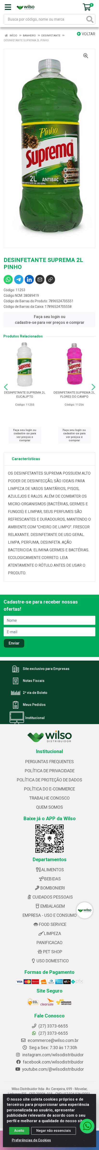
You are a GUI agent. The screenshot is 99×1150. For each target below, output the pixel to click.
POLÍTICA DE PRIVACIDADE (49, 770)
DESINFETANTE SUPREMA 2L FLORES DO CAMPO (74, 394)
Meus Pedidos (34, 705)
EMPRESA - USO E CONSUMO (50, 915)
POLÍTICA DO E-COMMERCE (49, 789)
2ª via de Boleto (35, 693)
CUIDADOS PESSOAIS (52, 897)
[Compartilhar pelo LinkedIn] (29, 279)
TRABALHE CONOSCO (49, 798)
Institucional (35, 718)
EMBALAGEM (52, 906)
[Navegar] (5, 387)
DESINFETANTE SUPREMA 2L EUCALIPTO (24, 394)
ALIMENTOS (52, 869)
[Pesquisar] (90, 19)
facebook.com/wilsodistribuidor (52, 1062)
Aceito (19, 1131)
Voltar (88, 34)
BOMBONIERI (52, 888)
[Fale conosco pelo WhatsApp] (87, 1126)
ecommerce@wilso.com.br (53, 1040)
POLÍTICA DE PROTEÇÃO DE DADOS (49, 780)
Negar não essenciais (53, 1131)
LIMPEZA (52, 933)
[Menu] (8, 7)
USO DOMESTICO (53, 960)
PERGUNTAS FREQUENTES (49, 761)
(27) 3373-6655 (52, 1033)
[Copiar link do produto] (50, 279)
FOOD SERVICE (52, 924)
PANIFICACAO (49, 942)
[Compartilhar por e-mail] (39, 279)
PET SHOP (52, 951)
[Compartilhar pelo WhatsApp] (8, 279)
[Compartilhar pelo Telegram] (18, 279)
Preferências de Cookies (31, 1140)
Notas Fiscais (33, 681)
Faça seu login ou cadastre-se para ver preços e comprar (49, 319)
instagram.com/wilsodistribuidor (52, 1054)
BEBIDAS (52, 879)
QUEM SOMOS (49, 807)
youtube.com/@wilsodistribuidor (52, 1069)
